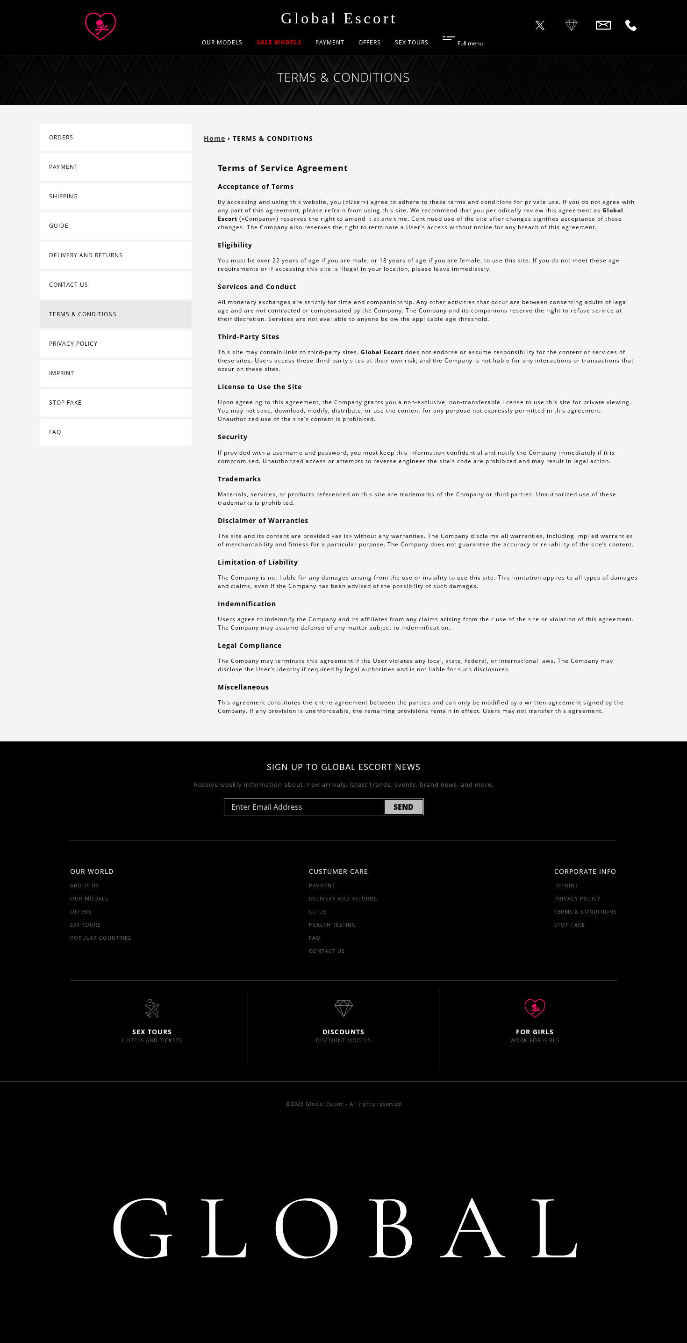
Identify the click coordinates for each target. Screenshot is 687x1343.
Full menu (470, 42)
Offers (369, 42)
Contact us (68, 285)
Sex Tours (412, 42)
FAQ (55, 432)
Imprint (61, 373)
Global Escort (339, 18)
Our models (222, 42)
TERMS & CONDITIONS (83, 314)
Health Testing (332, 924)
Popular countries (100, 937)
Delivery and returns (86, 255)
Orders (61, 137)
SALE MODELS (279, 42)
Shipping (63, 196)
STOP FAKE (65, 403)
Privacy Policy (73, 344)
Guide (59, 226)
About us (84, 885)
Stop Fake (569, 924)
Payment (329, 42)
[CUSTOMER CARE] (540, 26)
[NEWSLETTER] (631, 26)
